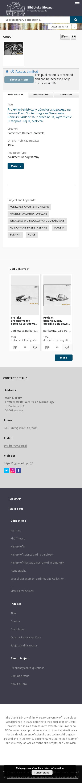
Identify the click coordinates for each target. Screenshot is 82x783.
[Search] (76, 19)
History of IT (18, 546)
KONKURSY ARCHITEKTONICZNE (29, 206)
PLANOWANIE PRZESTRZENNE (28, 227)
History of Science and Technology (32, 554)
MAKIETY (59, 227)
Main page (16, 509)
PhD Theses (18, 538)
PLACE (32, 234)
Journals (16, 530)
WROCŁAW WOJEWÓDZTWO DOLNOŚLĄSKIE (37, 220)
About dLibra (19, 684)
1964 (10, 145)
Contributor (18, 629)
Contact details (20, 676)
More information (54, 768)
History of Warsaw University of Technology (37, 562)
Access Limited (27, 71)
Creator (15, 621)
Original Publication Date (26, 637)
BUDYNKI (15, 234)
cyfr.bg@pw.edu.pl (15, 446)
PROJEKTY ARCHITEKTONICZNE (28, 213)
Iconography (18, 570)
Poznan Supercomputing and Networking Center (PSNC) (42, 776)
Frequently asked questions (27, 668)
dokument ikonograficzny (23, 157)
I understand (41, 772)
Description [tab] (15, 94)
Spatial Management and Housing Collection (37, 578)
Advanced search (60, 26)
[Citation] (73, 37)
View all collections (22, 591)
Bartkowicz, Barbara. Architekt (26, 133)
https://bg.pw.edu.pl (16, 463)
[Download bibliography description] (14, 347)
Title (13, 613)
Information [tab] (41, 94)
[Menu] (77, 3)
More (63, 357)
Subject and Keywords (24, 645)
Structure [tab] (66, 94)
